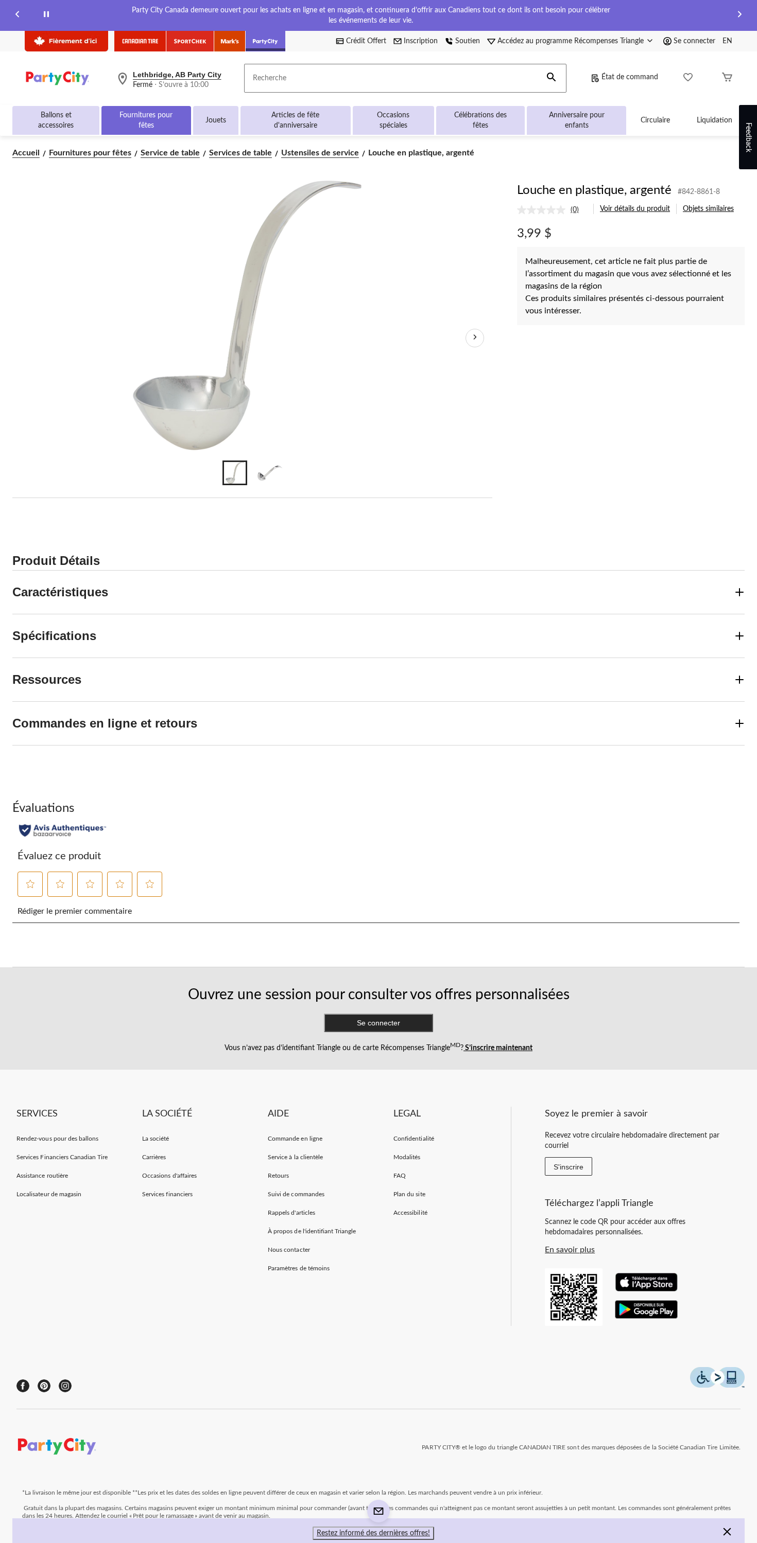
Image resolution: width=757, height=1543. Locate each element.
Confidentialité (413, 1139)
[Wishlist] (688, 78)
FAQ (399, 1176)
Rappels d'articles (291, 1213)
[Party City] (265, 41)
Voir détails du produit (635, 208)
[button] (551, 78)
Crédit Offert (366, 41)
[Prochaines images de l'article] (475, 338)
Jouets (215, 120)
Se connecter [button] (694, 41)
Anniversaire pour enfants (577, 120)
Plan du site (409, 1194)
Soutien (467, 41)
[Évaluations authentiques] (63, 830)
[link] (552, 210)
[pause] (46, 15)
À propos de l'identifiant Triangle (312, 1231)
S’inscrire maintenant (497, 1048)
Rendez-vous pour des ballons (57, 1139)
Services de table (240, 153)
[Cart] (727, 78)
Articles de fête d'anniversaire (295, 120)
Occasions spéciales (393, 120)
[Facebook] (22, 1385)
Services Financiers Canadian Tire (62, 1157)
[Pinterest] (44, 1385)
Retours (278, 1176)
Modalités (406, 1157)
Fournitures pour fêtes (146, 120)
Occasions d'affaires (169, 1176)
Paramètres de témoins (299, 1268)
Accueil (26, 153)
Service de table (170, 153)
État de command (629, 77)
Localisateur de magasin (48, 1194)
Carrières (154, 1157)
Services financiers (167, 1194)
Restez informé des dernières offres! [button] (373, 1533)
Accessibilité (410, 1213)
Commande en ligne (295, 1139)
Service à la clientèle (295, 1157)
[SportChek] (190, 41)
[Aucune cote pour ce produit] (544, 210)
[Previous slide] (17, 15)
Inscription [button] (421, 41)
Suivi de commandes (296, 1194)
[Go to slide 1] (234, 472)
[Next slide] (739, 15)
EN (727, 41)
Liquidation (714, 120)
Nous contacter (289, 1250)
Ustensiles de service (320, 153)
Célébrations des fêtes (480, 120)
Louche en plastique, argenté (594, 190)
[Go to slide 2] (269, 472)
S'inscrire (568, 1167)
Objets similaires (708, 208)
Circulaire (655, 120)
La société (155, 1139)
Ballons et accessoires (56, 120)
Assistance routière (42, 1176)
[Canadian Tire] (140, 41)
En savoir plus (570, 1250)
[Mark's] (230, 41)
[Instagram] (65, 1385)
